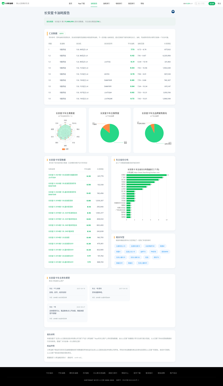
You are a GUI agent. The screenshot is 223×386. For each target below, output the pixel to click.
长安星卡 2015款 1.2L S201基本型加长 (62, 219)
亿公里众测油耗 (99, 373)
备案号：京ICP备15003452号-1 (127, 380)
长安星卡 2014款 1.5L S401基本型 (61, 231)
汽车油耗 (61, 373)
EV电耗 (86, 373)
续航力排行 (113, 373)
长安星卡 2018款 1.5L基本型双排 (60, 207)
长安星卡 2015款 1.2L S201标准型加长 (62, 213)
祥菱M (162, 246)
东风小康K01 (142, 263)
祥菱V (118, 252)
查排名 (61, 33)
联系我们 (149, 373)
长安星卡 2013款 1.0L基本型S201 (60, 262)
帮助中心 (125, 373)
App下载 (81, 3)
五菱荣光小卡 (120, 246)
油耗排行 (106, 3)
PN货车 (153, 252)
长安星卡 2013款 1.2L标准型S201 (60, 244)
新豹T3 (156, 257)
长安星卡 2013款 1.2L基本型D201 (61, 250)
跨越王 (130, 263)
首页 (70, 3)
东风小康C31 (120, 257)
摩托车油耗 (73, 373)
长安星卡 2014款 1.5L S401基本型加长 (62, 225)
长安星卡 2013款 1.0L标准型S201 (60, 256)
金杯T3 (143, 252)
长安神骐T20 (150, 246)
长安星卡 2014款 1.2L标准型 (58, 237)
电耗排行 (119, 3)
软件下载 (137, 373)
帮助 (142, 3)
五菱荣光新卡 (135, 246)
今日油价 (49, 373)
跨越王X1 (119, 263)
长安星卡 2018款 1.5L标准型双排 (60, 201)
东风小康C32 (135, 257)
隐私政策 (161, 373)
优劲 (146, 257)
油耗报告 (94, 3)
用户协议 (173, 373)
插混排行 (131, 3)
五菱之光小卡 (130, 252)
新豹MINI (165, 252)
